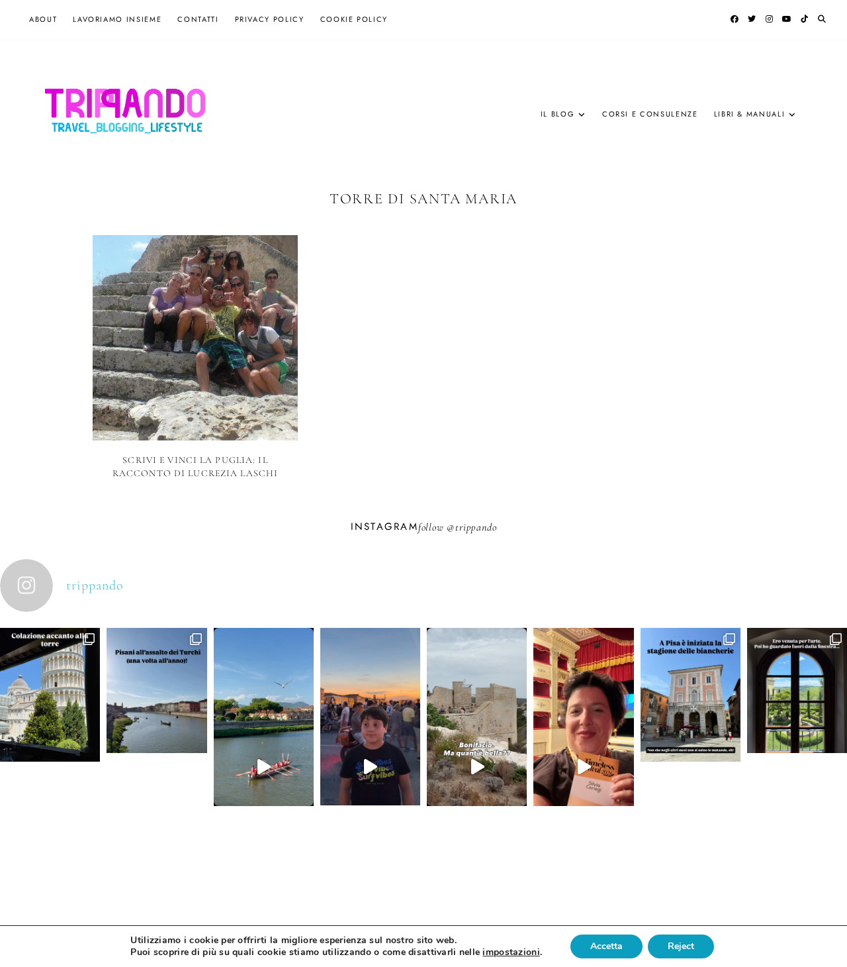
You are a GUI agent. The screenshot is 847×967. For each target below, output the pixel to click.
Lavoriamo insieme (117, 19)
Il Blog (558, 114)
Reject (681, 946)
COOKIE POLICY (354, 19)
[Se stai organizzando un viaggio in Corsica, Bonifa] (477, 767)
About (43, 19)
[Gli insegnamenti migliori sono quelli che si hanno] (583, 767)
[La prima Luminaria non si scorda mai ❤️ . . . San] (370, 767)
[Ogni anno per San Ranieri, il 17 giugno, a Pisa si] (156, 740)
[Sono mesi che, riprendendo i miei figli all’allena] (264, 767)
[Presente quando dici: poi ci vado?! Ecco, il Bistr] (50, 745)
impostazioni (510, 952)
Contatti (197, 19)
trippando (475, 527)
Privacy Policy (269, 19)
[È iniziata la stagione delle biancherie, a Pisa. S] (690, 745)
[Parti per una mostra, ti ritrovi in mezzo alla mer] (797, 740)
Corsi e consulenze (650, 114)
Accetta (606, 946)
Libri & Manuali (749, 114)
